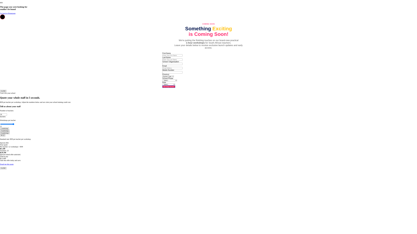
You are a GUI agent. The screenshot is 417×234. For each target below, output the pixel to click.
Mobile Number (168, 70)
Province (165, 74)
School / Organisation (170, 62)
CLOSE (3, 91)
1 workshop (4, 128)
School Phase (167, 78)
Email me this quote (7, 164)
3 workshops (5, 131)
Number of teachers (6, 111)
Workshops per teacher (8, 120)
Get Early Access (168, 86)
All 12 (2, 135)
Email (164, 66)
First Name (166, 53)
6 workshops (5, 133)
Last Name (166, 57)
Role (164, 82)
